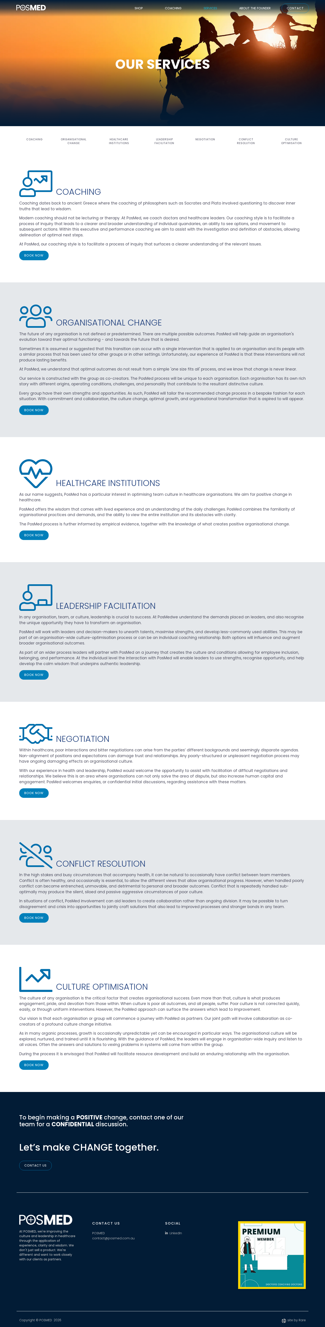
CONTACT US (35, 1165)
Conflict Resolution (246, 141)
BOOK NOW (34, 255)
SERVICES (210, 8)
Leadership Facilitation (164, 141)
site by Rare (296, 1320)
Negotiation (205, 139)
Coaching (34, 139)
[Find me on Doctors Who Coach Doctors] (272, 1255)
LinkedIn (176, 1233)
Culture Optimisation (291, 141)
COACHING (173, 8)
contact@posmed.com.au (113, 1238)
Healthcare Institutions (119, 141)
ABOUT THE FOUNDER (255, 8)
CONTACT (295, 8)
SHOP (139, 8)
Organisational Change (73, 141)
